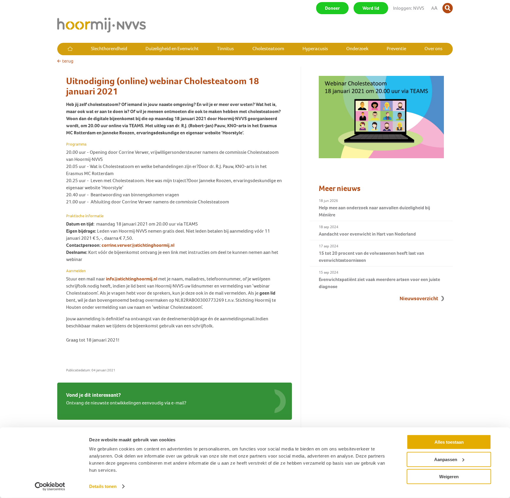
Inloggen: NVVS (408, 8)
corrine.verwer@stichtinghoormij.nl (138, 245)
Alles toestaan (449, 442)
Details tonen (103, 486)
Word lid (370, 8)
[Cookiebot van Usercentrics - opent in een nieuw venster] (50, 486)
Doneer (332, 8)
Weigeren (449, 476)
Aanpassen (445, 459)
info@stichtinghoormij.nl (131, 279)
